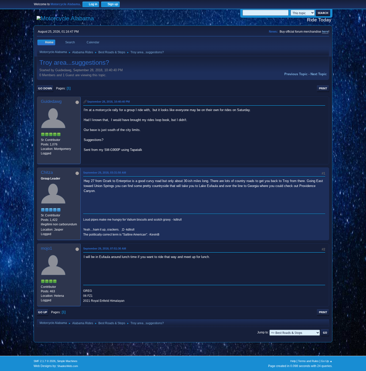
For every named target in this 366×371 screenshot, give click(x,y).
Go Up (42, 312)
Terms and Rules (308, 361)
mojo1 (46, 248)
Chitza (47, 172)
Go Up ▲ (326, 361)
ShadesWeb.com (67, 366)
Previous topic (295, 74)
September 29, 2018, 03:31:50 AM (104, 172)
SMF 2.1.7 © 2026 (45, 361)
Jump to (262, 332)
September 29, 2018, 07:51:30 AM (104, 248)
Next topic (318, 74)
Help (293, 361)
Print (323, 88)
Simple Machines (67, 361)
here (325, 31)
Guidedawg (51, 101)
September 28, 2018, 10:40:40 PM (108, 101)
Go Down (45, 88)
